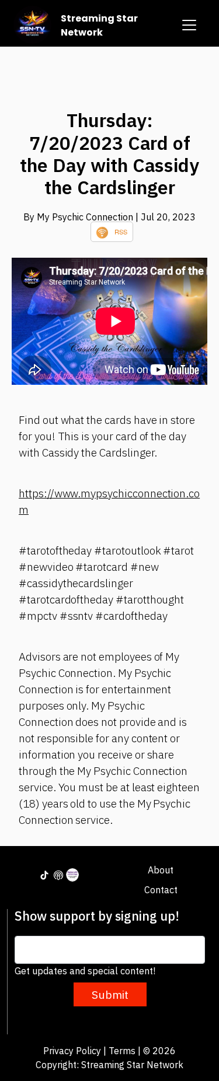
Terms (122, 1051)
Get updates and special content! (85, 971)
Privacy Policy (72, 1051)
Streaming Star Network (99, 25)
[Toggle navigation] (189, 25)
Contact (161, 890)
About (160, 870)
